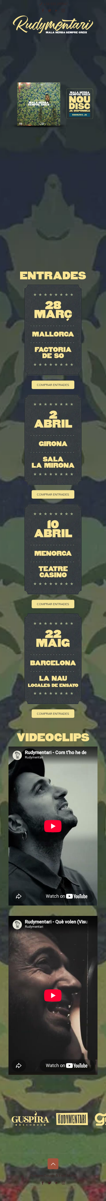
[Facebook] (43, 10)
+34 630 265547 (55, 4)
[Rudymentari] (53, 24)
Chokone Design (42, 1175)
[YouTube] (56, 10)
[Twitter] (49, 10)
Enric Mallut (68, 1175)
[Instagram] (63, 10)
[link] (53, 105)
